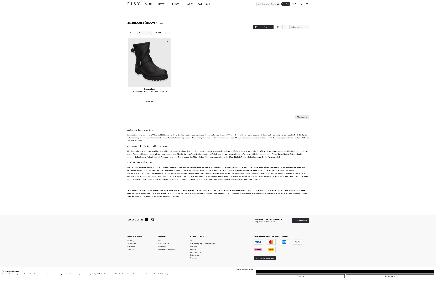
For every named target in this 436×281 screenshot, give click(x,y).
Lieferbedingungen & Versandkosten (203, 244)
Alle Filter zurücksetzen (163, 33)
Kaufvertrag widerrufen (265, 258)
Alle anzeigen (302, 117)
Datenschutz (194, 255)
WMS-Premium (163, 244)
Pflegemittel (131, 246)
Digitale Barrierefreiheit (166, 249)
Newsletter (162, 246)
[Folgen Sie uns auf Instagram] (151, 219)
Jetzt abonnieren (300, 220)
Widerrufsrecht (195, 252)
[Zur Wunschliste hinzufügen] (167, 40)
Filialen (161, 241)
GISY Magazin (131, 244)
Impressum (194, 258)
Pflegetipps (130, 249)
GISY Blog (130, 241)
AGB (191, 241)
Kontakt (193, 249)
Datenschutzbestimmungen (244, 269)
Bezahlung (193, 246)
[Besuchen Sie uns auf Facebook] (145, 219)
